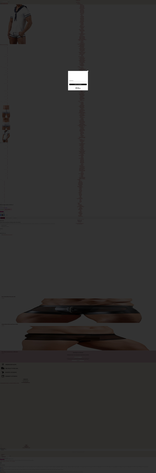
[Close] (87, 71)
